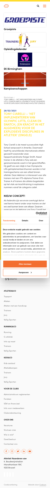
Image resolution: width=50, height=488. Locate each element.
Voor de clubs (11, 388)
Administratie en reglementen (17, 394)
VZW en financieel (12, 403)
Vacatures (8, 425)
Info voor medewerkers (14, 408)
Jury (5, 315)
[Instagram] (12, 451)
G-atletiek (8, 336)
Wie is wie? (9, 434)
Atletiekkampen (10, 368)
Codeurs (42, 484)
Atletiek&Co (10, 290)
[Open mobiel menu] (44, 6)
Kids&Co (8, 357)
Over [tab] (41, 220)
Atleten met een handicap (15, 305)
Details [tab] (25, 220)
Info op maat (9, 341)
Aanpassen (24, 272)
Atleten (7, 301)
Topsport (8, 296)
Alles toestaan (25, 264)
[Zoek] (38, 6)
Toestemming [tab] (9, 220)
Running (7, 332)
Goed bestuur (10, 439)
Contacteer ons (10, 444)
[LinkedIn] (24, 451)
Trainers (7, 310)
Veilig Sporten (10, 319)
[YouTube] (29, 451)
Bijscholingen (8, 97)
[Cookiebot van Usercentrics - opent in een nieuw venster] (36, 213)
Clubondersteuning (12, 413)
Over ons (8, 419)
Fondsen (7, 399)
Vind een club (10, 430)
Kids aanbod (9, 363)
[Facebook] (6, 451)
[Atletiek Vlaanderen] (6, 6)
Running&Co (10, 326)
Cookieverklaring (10, 484)
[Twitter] (18, 451)
